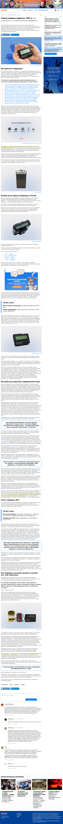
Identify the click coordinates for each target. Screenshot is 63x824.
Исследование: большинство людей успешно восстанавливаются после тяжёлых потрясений (53, 44)
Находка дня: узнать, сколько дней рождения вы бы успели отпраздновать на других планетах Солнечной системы (53, 27)
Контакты (19, 815)
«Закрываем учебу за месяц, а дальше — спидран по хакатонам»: (8, 797)
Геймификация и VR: (20, 518)
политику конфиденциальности (38, 821)
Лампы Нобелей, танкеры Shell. (21, 306)
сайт (46, 23)
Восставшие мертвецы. (21, 514)
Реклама (19, 813)
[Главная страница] (4, 10)
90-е (11, 684)
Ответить (6, 715)
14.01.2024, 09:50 (7, 748)
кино (46, 16)
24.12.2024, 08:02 (11, 728)
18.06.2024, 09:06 (11, 764)
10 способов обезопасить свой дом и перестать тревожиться (22, 794)
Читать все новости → (51, 53)
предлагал (19, 318)
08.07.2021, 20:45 (11, 720)
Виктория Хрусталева (11, 14)
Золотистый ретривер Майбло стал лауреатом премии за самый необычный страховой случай (53, 50)
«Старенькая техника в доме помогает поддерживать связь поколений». (39, 799)
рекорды (46, 36)
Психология (47, 41)
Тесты (36, 10)
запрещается (38, 817)
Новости (30, 10)
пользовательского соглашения (53, 820)
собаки (46, 47)
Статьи (17, 10)
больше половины (11, 297)
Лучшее (24, 10)
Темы (18, 816)
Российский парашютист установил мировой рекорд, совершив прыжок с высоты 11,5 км (53, 38)
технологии (5, 684)
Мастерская (42, 10)
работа (46, 30)
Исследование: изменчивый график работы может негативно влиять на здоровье (53, 33)
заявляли (21, 596)
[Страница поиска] (61, 10)
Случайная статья (47, 10)
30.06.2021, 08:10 (7, 705)
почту (40, 819)
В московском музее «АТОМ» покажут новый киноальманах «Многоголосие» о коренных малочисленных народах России (52, 20)
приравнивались (4, 440)
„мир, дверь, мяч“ (14, 447)
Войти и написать (31, 699)
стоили (17, 361)
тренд (23, 684)
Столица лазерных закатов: (54, 795)
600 (28, 435)
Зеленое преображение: (21, 310)
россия (17, 684)
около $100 (14, 323)
